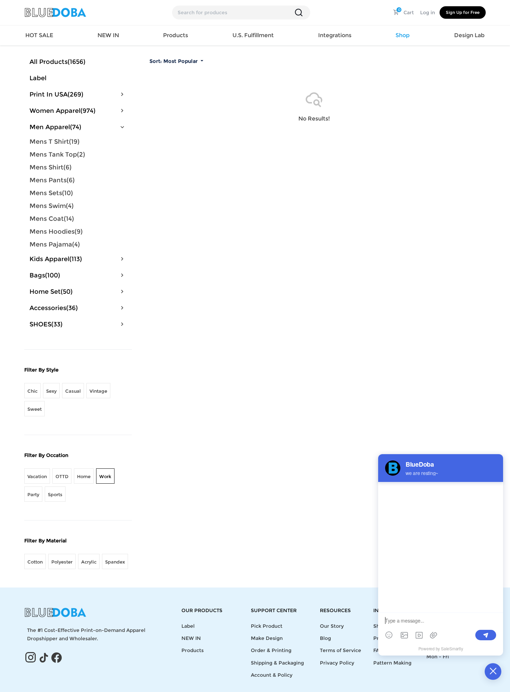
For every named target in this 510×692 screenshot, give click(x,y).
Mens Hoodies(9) (56, 231)
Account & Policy (271, 675)
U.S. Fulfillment (253, 35)
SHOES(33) (45, 324)
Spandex (115, 562)
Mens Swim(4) (51, 206)
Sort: (174, 61)
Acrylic (88, 562)
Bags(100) (44, 275)
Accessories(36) (53, 308)
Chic (32, 391)
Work (105, 476)
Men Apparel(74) (55, 127)
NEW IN (108, 35)
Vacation (37, 476)
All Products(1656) (57, 62)
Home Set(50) (51, 291)
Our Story (332, 626)
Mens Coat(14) (51, 219)
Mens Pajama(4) (54, 244)
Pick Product (266, 626)
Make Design (267, 638)
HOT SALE (39, 35)
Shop (403, 35)
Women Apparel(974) (62, 111)
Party (33, 494)
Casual (73, 391)
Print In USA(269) (56, 94)
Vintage (98, 391)
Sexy (51, 391)
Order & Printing (271, 650)
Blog (325, 638)
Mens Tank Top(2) (57, 154)
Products (192, 650)
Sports (55, 494)
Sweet (34, 409)
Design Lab (469, 35)
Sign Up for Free (462, 12)
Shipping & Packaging (277, 663)
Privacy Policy (337, 663)
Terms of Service (340, 650)
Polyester (62, 562)
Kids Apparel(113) (55, 259)
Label (37, 78)
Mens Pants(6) (52, 180)
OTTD (62, 476)
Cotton (35, 562)
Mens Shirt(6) (50, 167)
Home (84, 476)
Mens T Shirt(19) (54, 141)
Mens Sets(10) (51, 193)
